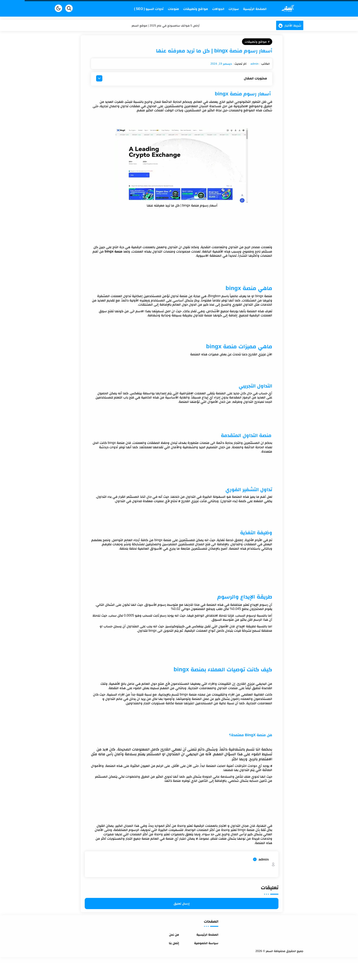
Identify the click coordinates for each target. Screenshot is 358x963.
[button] (58, 8)
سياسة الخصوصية (206, 943)
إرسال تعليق (182, 903)
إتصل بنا (174, 943)
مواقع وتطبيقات (256, 41)
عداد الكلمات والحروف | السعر (165, 25)
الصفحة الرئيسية (207, 934)
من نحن (174, 934)
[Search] (69, 8)
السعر (264, 950)
